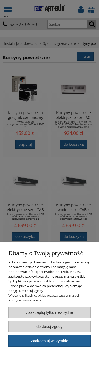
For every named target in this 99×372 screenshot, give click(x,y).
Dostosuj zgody (49, 326)
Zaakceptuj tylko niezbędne (49, 312)
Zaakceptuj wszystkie (49, 341)
